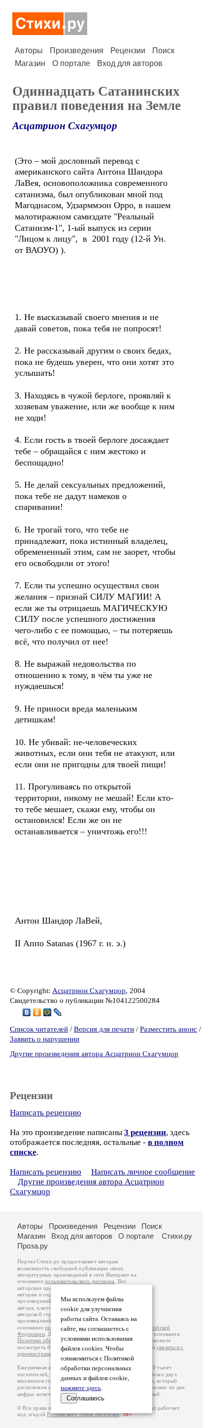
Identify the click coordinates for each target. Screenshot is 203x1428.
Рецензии (127, 50)
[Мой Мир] (47, 1012)
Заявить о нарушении (44, 1039)
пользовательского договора (79, 1281)
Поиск (163, 50)
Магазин (30, 63)
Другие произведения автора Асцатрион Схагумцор (94, 1054)
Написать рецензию (45, 1112)
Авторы (29, 50)
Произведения (76, 50)
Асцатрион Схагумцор (64, 126)
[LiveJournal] (58, 1012)
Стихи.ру (177, 1236)
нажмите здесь (81, 1388)
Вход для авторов (130, 63)
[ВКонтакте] (27, 1012)
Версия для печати (104, 1029)
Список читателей (39, 1029)
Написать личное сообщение (143, 1172)
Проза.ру (32, 1246)
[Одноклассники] (37, 1012)
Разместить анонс (168, 1029)
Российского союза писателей (83, 1414)
